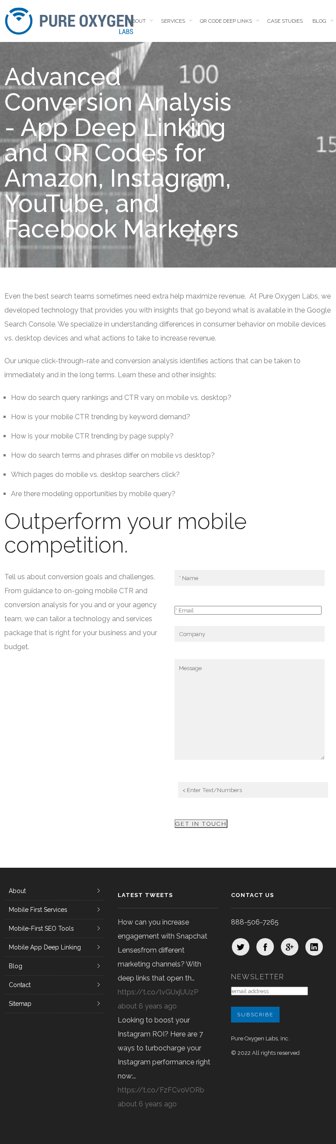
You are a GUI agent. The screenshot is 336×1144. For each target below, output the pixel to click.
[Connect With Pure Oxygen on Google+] (289, 947)
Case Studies (284, 21)
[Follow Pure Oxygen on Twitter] (240, 947)
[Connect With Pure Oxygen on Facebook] (265, 947)
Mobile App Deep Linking (45, 947)
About (137, 21)
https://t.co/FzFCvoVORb (161, 1090)
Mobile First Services (38, 909)
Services (173, 21)
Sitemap (20, 1003)
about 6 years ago (147, 1006)
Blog (319, 21)
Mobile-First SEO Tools (41, 928)
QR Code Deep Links (226, 21)
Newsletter (257, 977)
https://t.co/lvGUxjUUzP (158, 992)
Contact (20, 984)
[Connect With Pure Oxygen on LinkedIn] (314, 947)
